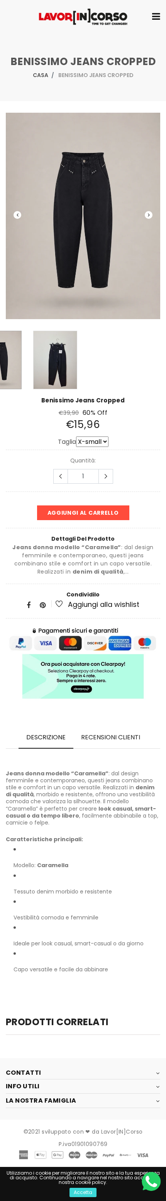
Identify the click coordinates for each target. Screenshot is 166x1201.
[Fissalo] (43, 605)
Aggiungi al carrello (83, 513)
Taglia (67, 441)
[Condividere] (28, 605)
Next (148, 215)
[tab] (46, 737)
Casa (40, 75)
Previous (17, 215)
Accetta (83, 1192)
